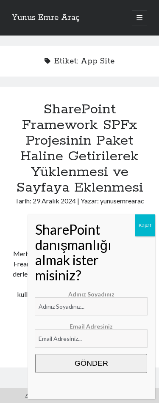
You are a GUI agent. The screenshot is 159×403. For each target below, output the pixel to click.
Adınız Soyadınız (91, 294)
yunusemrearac (122, 201)
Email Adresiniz (91, 326)
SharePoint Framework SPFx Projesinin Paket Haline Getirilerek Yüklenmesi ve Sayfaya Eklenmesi (79, 149)
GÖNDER (91, 363)
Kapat (145, 225)
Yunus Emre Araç (46, 18)
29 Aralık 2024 (54, 201)
